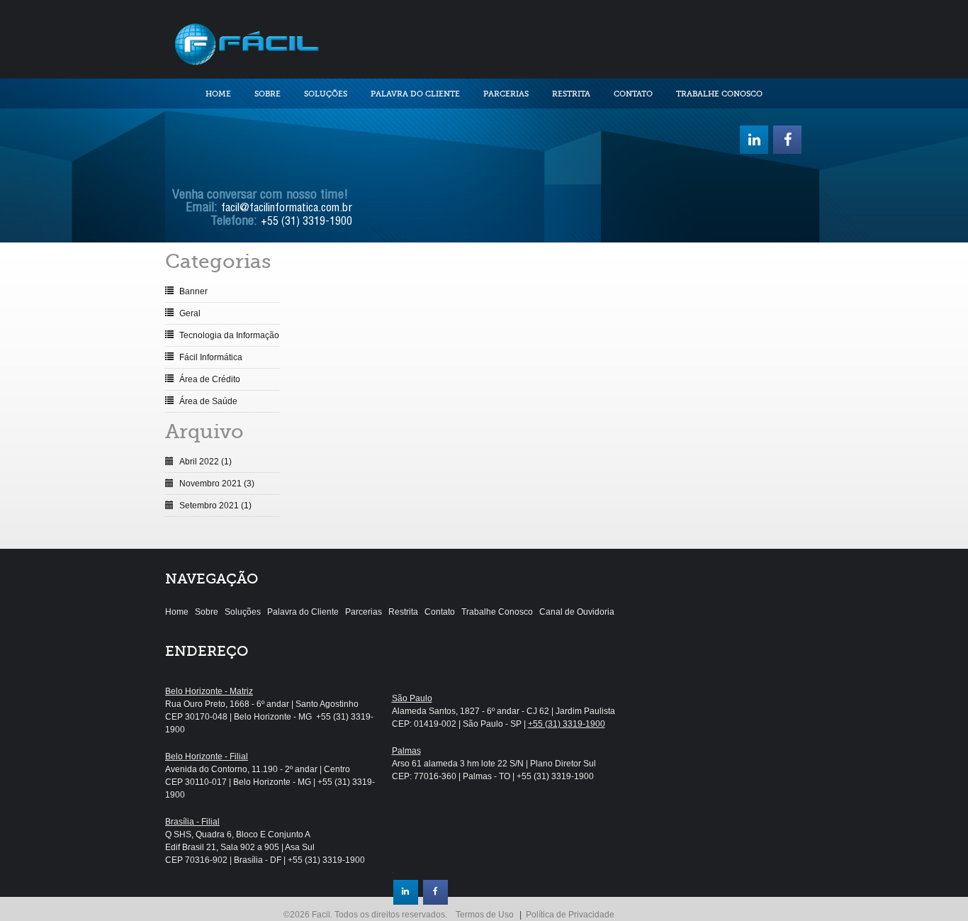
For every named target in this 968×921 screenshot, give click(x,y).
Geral (190, 313)
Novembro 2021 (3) (216, 484)
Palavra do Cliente (415, 94)
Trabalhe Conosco (719, 94)
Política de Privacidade (570, 915)
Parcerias (506, 94)
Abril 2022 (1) (205, 462)
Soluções (325, 94)
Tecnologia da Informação (229, 335)
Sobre (267, 94)
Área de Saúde (208, 401)
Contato (633, 94)
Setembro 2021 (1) (215, 505)
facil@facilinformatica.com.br (286, 209)
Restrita (571, 94)
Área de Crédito (209, 379)
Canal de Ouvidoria (576, 612)
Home (218, 94)
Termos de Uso (485, 915)
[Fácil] (246, 43)
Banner (193, 291)
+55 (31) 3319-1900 (306, 222)
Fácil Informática (210, 357)
